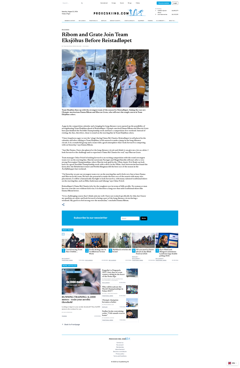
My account (120, 345)
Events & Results (129, 20)
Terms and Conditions (120, 356)
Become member (164, 3)
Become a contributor (120, 351)
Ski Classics (82, 20)
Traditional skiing (67, 260)
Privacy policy (120, 354)
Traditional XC (93, 20)
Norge (130, 3)
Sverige (114, 3)
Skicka (144, 218)
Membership (120, 347)
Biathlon (103, 20)
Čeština (138, 3)
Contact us (120, 342)
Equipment (141, 20)
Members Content (70, 20)
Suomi (122, 3)
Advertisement (120, 349)
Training (150, 20)
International (103, 3)
